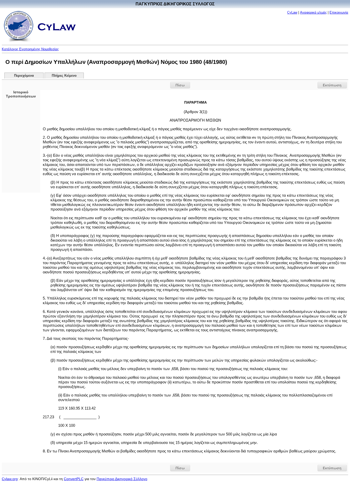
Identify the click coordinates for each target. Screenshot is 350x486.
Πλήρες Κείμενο (64, 75)
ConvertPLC (74, 479)
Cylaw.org (10, 479)
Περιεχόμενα (24, 75)
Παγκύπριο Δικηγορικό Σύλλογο (122, 479)
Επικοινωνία (339, 12)
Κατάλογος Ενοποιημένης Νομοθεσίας (30, 49)
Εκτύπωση (332, 85)
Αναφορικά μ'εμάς (313, 12)
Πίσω (180, 85)
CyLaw (292, 12)
